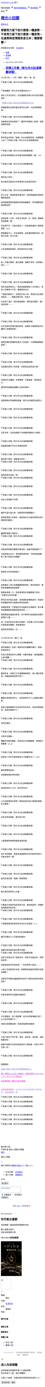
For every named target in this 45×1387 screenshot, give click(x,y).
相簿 (7, 53)
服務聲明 (25, 1355)
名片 (7, 58)
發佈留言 (5, 1197)
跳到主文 (4, 24)
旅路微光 (19, 1175)
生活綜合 (20, 48)
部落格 (8, 55)
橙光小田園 (10, 18)
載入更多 (5, 1183)
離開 (13, 1382)
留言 (19, 1166)
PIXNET (11, 1352)
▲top (3, 1179)
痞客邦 (14, 1166)
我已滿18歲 (5, 1382)
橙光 (3, 1152)
